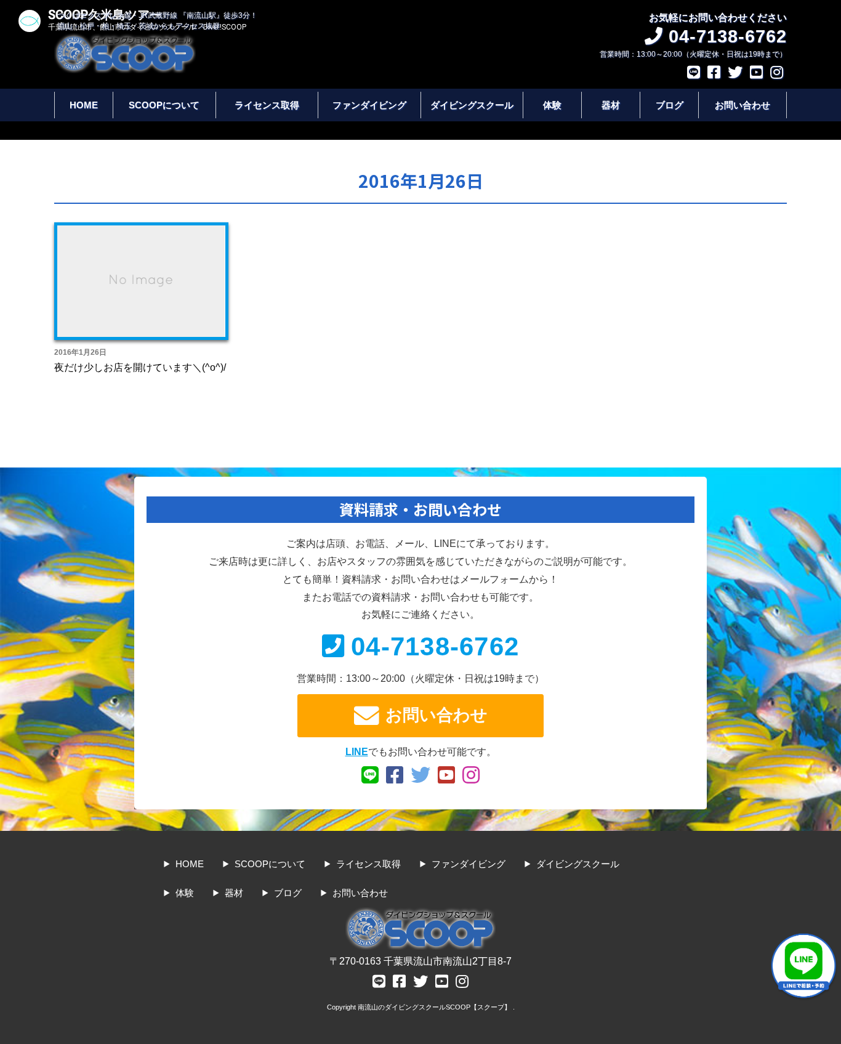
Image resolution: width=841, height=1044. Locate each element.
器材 (611, 105)
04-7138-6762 (435, 646)
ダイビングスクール (471, 105)
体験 (552, 105)
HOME (84, 105)
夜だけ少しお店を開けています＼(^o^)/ (140, 367)
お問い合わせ (742, 105)
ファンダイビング (369, 105)
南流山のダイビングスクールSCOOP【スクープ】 (435, 1007)
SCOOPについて (164, 105)
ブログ (669, 105)
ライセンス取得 (267, 105)
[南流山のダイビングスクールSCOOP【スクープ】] (125, 39)
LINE (356, 752)
